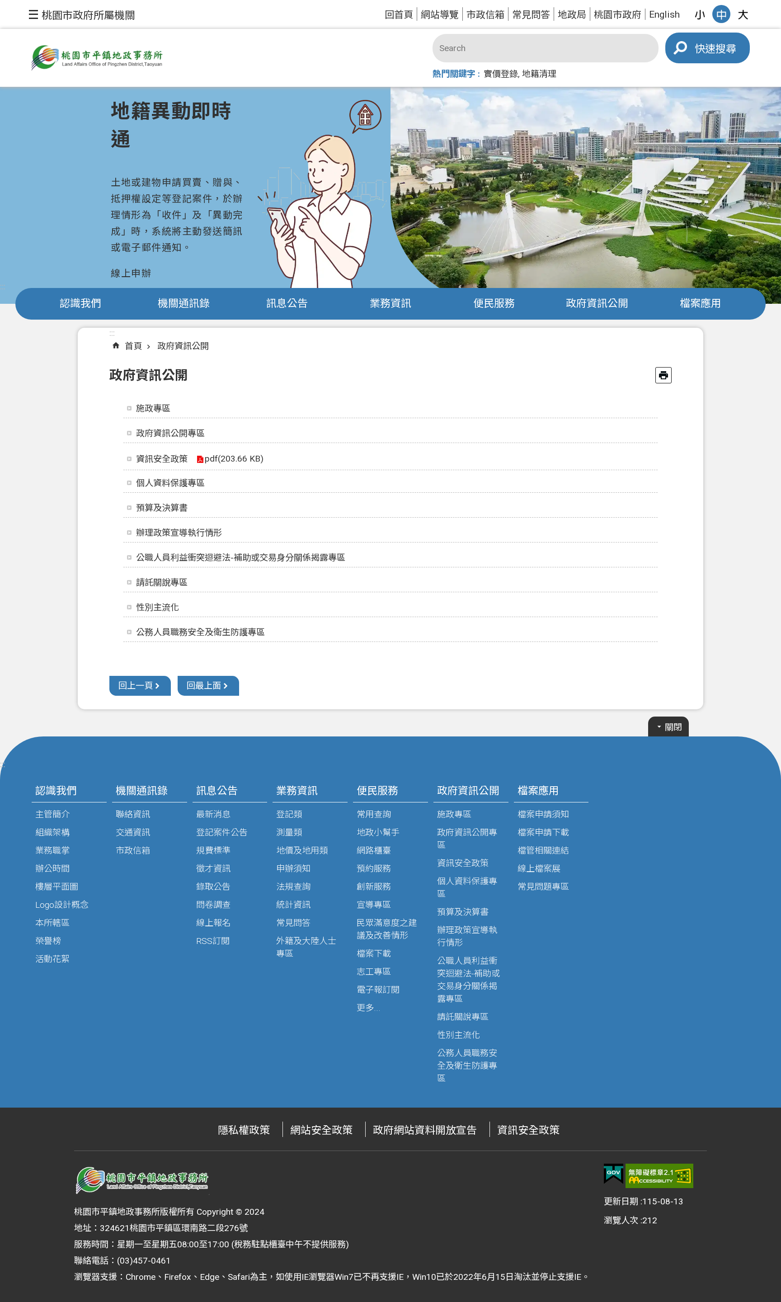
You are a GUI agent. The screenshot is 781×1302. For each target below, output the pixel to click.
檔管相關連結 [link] (543, 850)
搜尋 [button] (725, 49)
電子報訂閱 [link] (378, 990)
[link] (613, 1174)
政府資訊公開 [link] (597, 303)
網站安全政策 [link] (321, 1130)
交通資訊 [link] (133, 832)
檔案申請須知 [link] (543, 814)
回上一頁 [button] (135, 685)
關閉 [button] (673, 727)
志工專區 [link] (374, 972)
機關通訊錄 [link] (184, 303)
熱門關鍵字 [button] (454, 74)
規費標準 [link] (213, 850)
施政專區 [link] (153, 408)
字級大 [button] (743, 14)
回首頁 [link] (399, 14)
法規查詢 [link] (293, 887)
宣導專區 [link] (374, 905)
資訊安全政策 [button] (162, 459)
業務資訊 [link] (390, 303)
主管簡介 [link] (52, 814)
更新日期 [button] (621, 1201)
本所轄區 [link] (52, 923)
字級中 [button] (721, 14)
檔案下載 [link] (374, 953)
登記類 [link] (289, 814)
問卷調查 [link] (213, 905)
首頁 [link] (133, 346)
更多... (369, 1008)
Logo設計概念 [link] (62, 905)
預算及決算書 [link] (162, 508)
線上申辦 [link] (131, 273)
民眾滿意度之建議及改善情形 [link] (387, 929)
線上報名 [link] (213, 923)
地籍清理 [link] (539, 74)
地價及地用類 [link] (302, 850)
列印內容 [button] (663, 375)
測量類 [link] (289, 832)
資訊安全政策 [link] (463, 863)
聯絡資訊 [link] (133, 814)
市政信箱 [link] (485, 14)
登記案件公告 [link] (222, 832)
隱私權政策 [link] (244, 1130)
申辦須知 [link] (293, 868)
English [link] (664, 14)
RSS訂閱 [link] (213, 941)
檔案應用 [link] (700, 303)
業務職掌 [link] (52, 850)
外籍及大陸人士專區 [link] (306, 947)
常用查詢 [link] (374, 814)
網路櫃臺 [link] (374, 850)
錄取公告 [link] (213, 887)
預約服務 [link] (374, 868)
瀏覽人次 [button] (621, 1220)
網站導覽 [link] (440, 14)
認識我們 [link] (80, 303)
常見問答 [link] (531, 14)
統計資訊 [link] (293, 905)
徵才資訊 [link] (213, 868)
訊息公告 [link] (287, 303)
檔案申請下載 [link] (543, 832)
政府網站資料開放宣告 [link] (425, 1130)
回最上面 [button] (204, 685)
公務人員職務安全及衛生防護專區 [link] (200, 632)
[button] (82, 14)
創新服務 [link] (374, 887)
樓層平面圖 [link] (56, 887)
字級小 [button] (700, 14)
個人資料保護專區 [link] (170, 483)
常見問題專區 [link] (543, 887)
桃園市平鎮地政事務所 (97, 58)
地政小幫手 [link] (378, 832)
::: (2, 286)
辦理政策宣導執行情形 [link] (179, 533)
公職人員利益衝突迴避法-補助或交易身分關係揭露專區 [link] (240, 557)
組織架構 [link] (52, 832)
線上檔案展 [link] (539, 868)
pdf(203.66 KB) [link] (234, 458)
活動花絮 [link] (52, 959)
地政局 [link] (572, 14)
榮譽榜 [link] (48, 941)
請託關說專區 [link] (162, 582)
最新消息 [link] (213, 814)
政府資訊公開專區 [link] (170, 433)
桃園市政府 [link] (617, 14)
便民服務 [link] (494, 303)
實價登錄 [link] (501, 74)
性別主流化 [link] (157, 607)
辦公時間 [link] (52, 868)
